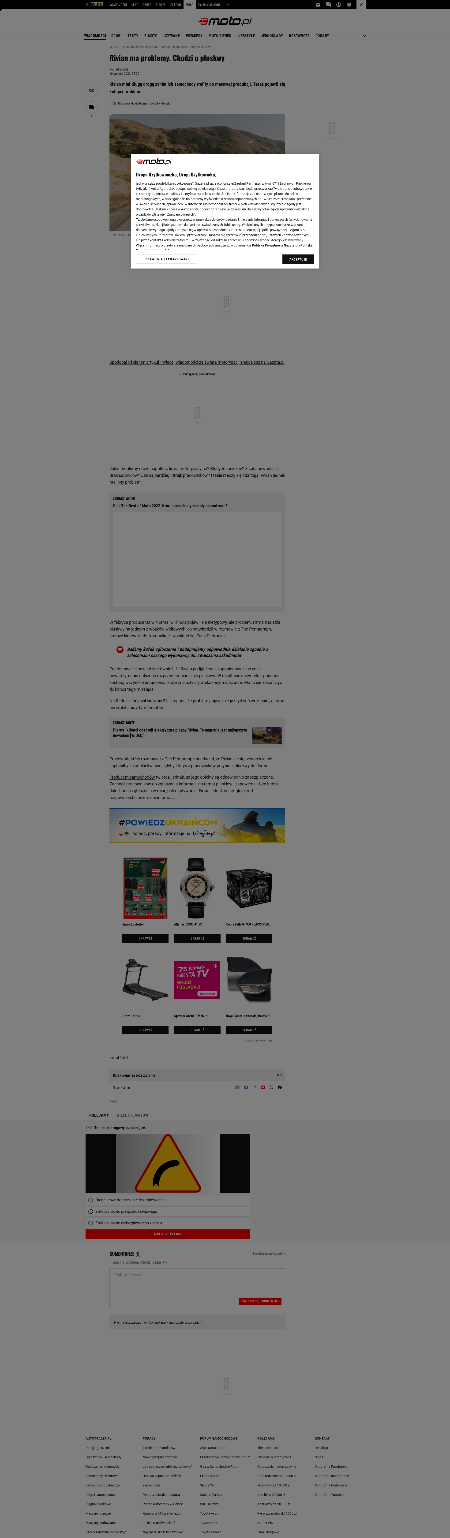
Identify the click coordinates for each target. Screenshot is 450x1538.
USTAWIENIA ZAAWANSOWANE (166, 259)
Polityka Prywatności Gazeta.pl (275, 245)
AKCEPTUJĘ (298, 259)
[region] (225, 211)
